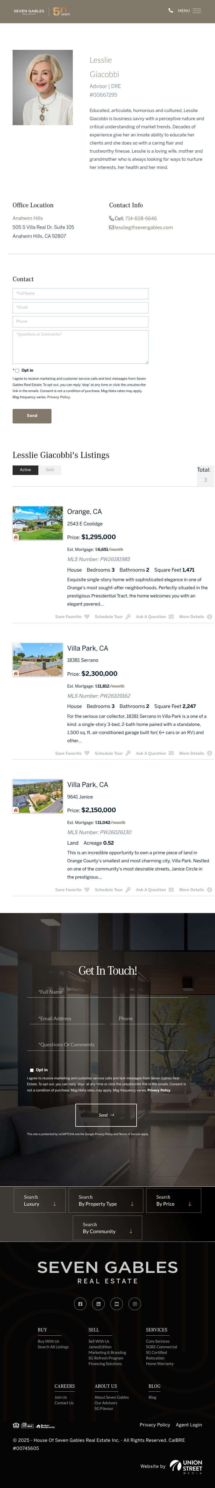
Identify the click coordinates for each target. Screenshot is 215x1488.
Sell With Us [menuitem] (98, 1341)
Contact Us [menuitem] (64, 1402)
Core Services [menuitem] (157, 1341)
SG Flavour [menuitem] (104, 1408)
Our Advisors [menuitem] (106, 1402)
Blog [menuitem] (152, 1397)
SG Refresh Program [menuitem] (105, 1358)
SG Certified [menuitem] (156, 1352)
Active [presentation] (25, 470)
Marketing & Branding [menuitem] (107, 1352)
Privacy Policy (58, 397)
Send (103, 1114)
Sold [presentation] (50, 470)
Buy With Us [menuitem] (48, 1341)
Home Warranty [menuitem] (160, 1363)
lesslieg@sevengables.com (144, 228)
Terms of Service (130, 1134)
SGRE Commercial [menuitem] (161, 1346)
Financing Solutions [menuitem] (105, 1363)
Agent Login (189, 1425)
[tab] (25, 470)
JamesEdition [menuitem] (99, 1346)
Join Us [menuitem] (61, 1397)
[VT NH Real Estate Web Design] (186, 1467)
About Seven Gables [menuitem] (112, 1397)
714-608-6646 (141, 219)
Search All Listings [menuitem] (53, 1346)
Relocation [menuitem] (155, 1358)
